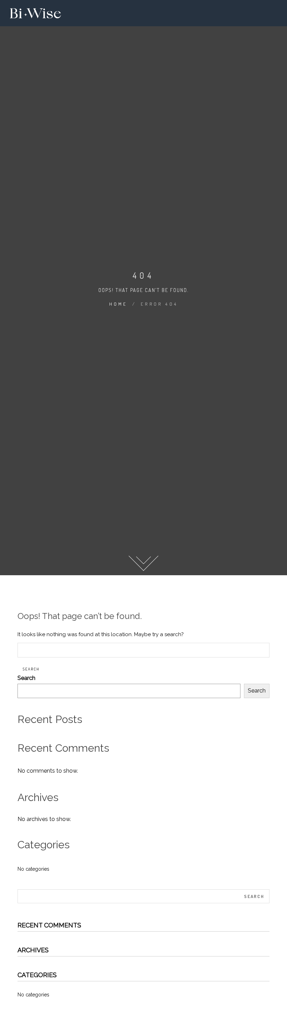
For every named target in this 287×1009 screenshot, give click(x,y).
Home (118, 304)
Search (26, 678)
